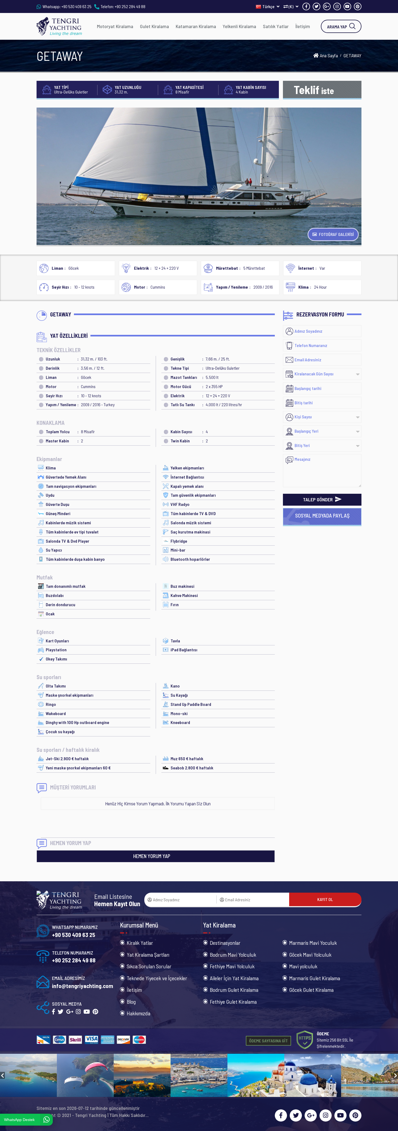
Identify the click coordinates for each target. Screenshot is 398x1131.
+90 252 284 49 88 (130, 6)
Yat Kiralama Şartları (148, 954)
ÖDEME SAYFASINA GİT (268, 1040)
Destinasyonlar (225, 942)
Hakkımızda (138, 1013)
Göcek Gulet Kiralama (311, 989)
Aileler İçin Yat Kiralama (234, 978)
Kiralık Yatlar (140, 942)
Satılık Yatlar (276, 26)
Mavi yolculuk (303, 966)
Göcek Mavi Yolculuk (310, 954)
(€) (291, 6)
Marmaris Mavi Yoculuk (313, 942)
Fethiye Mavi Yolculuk (232, 966)
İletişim (302, 26)
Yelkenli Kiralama (239, 26)
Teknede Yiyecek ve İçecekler (157, 978)
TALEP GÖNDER (318, 499)
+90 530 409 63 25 (76, 6)
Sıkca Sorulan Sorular (149, 966)
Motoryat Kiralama (115, 26)
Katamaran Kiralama (196, 26)
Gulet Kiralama (154, 26)
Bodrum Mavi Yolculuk (233, 954)
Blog (131, 1001)
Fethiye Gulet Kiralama (233, 1001)
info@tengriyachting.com (82, 985)
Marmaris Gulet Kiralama (314, 978)
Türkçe (268, 6)
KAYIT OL (325, 899)
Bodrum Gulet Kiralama (234, 989)
